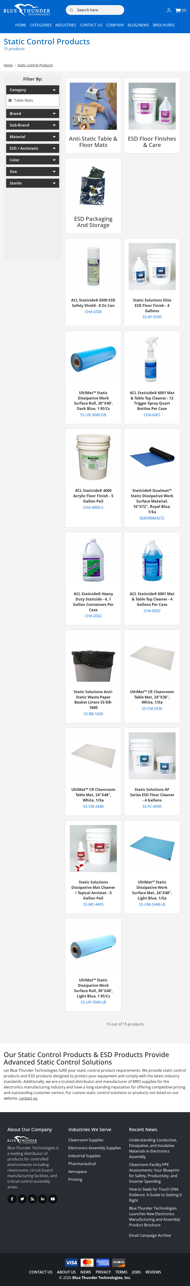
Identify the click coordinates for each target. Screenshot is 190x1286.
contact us (28, 1098)
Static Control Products (35, 65)
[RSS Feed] (32, 1199)
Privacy (103, 1272)
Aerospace (77, 1171)
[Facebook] (12, 1199)
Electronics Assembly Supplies (94, 1147)
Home (8, 65)
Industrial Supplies (84, 1155)
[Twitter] (22, 1199)
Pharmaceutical (82, 1163)
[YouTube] (52, 1199)
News (85, 1272)
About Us (66, 1272)
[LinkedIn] (42, 1199)
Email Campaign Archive (150, 1235)
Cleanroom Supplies (86, 1140)
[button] (169, 10)
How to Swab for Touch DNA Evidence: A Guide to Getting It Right (155, 1195)
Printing (75, 1179)
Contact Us (40, 1272)
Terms (121, 1272)
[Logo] (27, 10)
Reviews (153, 1272)
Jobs (136, 1272)
